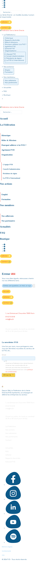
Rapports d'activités (12, 40)
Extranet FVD (10, 48)
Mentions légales (7, 546)
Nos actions (8, 67)
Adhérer (4, 22)
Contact (4, 28)
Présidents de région (14, 58)
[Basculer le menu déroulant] (15, 35)
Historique (9, 38)
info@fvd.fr (9, 319)
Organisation (7, 155)
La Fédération (7, 124)
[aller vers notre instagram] (4, 3)
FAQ (5, 91)
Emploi (7, 70)
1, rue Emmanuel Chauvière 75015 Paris (19, 313)
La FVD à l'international (15, 60)
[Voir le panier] (1, 267)
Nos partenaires (11, 82)
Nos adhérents (10, 80)
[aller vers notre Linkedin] (4, 5)
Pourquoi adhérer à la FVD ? (15, 44)
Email (4, 355)
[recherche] (34, 286)
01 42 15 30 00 (10, 317)
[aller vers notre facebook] (4, 1)
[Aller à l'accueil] (2, 387)
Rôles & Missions (11, 42)
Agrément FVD (10, 46)
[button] (14, 127)
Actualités (7, 87)
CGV (3, 555)
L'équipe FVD (11, 54)
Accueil (4, 118)
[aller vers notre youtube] (4, 7)
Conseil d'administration (15, 56)
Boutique (7, 95)
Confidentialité (6, 551)
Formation (9, 72)
